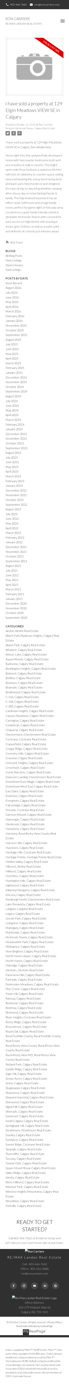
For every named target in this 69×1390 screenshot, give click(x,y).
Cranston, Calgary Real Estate (24, 758)
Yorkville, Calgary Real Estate (24, 1205)
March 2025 (13, 363)
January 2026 (14, 320)
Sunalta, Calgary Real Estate (23, 1135)
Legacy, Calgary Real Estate (23, 913)
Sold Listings (13, 269)
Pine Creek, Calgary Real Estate (25, 989)
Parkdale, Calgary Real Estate (24, 979)
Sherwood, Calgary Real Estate (25, 1102)
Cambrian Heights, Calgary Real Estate (30, 711)
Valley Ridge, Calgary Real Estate (26, 1172)
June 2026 (12, 297)
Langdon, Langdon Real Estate (24, 908)
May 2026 (12, 302)
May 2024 (12, 410)
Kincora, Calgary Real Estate (23, 894)
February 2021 (15, 594)
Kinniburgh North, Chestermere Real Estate (33, 899)
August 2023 (13, 452)
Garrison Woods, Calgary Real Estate (29, 814)
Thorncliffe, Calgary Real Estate (25, 1153)
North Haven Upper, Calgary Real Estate (31, 956)
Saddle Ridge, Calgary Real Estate (26, 1069)
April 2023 (12, 471)
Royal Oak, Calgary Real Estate (25, 1031)
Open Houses (14, 265)
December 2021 (16, 547)
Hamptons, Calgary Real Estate (25, 828)
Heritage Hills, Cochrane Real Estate (28, 852)
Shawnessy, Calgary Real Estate (25, 1092)
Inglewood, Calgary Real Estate (25, 885)
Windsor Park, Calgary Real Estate (27, 1186)
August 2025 (13, 339)
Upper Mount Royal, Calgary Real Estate (31, 1168)
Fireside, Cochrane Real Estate (25, 810)
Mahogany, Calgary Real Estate (25, 927)
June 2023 (12, 462)
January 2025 (14, 372)
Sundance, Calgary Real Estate (24, 1139)
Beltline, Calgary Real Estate (23, 678)
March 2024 (13, 419)
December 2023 (16, 434)
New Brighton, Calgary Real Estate (27, 951)
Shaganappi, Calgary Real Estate (25, 1088)
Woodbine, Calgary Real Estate (25, 1201)
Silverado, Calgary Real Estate (24, 1111)
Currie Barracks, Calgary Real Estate (28, 772)
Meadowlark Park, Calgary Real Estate (30, 942)
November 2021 (16, 551)
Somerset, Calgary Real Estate (25, 1116)
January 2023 (14, 485)
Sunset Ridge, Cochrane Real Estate (28, 1144)
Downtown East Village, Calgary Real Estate (33, 781)
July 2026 (12, 292)
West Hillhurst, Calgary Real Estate (27, 1182)
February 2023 (15, 481)
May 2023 (12, 466)
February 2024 (15, 424)
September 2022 (16, 504)
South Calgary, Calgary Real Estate (27, 1121)
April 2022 (12, 528)
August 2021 (13, 565)
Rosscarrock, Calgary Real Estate (26, 1026)
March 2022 (13, 532)
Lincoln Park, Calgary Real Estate (26, 918)
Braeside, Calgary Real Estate (24, 687)
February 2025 (15, 367)
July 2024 (12, 401)
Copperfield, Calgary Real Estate (26, 744)
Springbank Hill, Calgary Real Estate (27, 1125)
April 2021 (12, 584)
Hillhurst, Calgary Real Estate (24, 871)
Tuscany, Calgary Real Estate (23, 1158)
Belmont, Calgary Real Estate (24, 673)
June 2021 (12, 575)
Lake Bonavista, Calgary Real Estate (28, 904)
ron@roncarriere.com (47, 4)
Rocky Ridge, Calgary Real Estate (26, 1022)
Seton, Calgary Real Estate (22, 1083)
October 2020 (15, 612)
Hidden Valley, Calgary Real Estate (27, 861)
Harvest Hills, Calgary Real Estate (26, 843)
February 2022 (15, 537)
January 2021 (14, 598)
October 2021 (15, 556)
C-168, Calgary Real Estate (22, 701)
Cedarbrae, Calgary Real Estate (25, 725)
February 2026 (15, 316)
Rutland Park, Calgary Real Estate (26, 1064)
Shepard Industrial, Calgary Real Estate (30, 1097)
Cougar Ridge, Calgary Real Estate (27, 748)
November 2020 (16, 608)
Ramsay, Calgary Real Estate (23, 998)
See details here (41, 147)
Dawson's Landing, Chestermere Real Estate (33, 777)
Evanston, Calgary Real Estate (24, 795)
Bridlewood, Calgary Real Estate (26, 692)
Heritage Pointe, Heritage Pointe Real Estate (34, 857)
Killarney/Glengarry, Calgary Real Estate (30, 890)
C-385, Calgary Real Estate (22, 706)
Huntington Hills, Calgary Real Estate (28, 880)
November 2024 (16, 382)
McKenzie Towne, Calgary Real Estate (35, 128)
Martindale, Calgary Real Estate (25, 932)
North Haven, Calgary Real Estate (27, 960)
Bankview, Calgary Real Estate (24, 663)
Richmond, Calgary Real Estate (25, 1012)
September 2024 (16, 391)
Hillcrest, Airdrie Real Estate (23, 866)
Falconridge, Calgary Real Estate (26, 805)
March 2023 (13, 476)
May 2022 (12, 523)
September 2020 (16, 617)
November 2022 (16, 495)
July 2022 (12, 514)
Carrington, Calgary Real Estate (25, 720)
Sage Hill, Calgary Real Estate (24, 1073)
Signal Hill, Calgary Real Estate (24, 1106)
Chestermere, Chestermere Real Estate (31, 734)
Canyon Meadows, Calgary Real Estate (30, 715)
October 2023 (15, 443)
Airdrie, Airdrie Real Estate (22, 631)
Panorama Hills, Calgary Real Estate (28, 975)
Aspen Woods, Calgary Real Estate (27, 659)
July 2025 (12, 344)
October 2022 (15, 499)
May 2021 (12, 580)
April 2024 (12, 415)
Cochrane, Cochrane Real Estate (26, 739)
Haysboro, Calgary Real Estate (25, 847)
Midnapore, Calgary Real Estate (25, 946)
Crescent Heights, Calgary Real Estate (29, 762)
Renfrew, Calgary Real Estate (24, 1008)
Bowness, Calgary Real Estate (24, 682)
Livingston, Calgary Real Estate (25, 923)
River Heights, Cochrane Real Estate (28, 1017)
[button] (16, 4)
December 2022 (16, 490)
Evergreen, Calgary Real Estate (25, 800)
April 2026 (12, 306)
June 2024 (12, 405)
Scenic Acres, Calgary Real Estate (26, 1078)
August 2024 (13, 396)
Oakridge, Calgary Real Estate (24, 965)
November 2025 (16, 325)
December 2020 (16, 603)
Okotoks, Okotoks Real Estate (25, 970)
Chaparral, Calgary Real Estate (24, 730)
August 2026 (13, 287)
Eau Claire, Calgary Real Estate (25, 791)
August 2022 (13, 509)
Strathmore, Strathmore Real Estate (28, 1130)
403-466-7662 (18, 4)
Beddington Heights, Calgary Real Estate (31, 668)
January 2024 (14, 429)
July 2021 (12, 570)
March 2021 (13, 589)
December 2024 (16, 377)
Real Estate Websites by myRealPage (34, 1326)
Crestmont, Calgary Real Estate (25, 767)
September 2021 (16, 561)
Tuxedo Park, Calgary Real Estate (26, 1163)
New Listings (14, 260)
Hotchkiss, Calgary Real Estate (25, 876)
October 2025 (15, 330)
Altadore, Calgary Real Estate (24, 649)
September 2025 (16, 335)
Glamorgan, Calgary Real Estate (25, 819)
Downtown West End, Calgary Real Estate (32, 786)
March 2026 (13, 311)
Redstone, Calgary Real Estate (24, 1003)
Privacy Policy (54, 1322)
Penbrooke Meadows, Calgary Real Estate (32, 984)
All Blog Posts (14, 255)
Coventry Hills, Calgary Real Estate (27, 753)
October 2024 (15, 386)
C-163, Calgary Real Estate (22, 697)
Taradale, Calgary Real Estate (24, 1149)
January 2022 (14, 542)
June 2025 (12, 349)
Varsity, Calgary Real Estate (23, 1177)
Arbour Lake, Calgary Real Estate (26, 654)
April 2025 (12, 358)
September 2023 (16, 448)
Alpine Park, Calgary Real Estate (25, 645)
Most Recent (14, 283)
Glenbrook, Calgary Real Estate (25, 824)
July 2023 (12, 457)
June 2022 (12, 518)
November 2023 (16, 438)
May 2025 (12, 353)
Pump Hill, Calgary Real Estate (24, 993)
